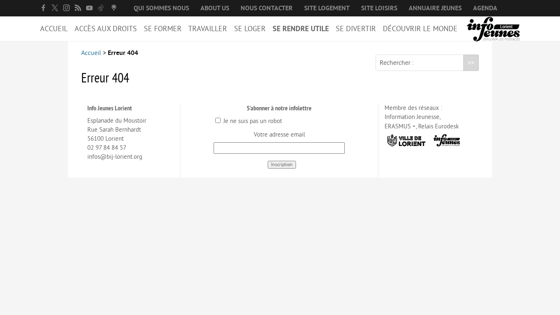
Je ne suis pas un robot (252, 121)
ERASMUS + (400, 126)
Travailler (207, 29)
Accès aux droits (106, 29)
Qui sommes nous (161, 8)
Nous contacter (267, 8)
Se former (163, 29)
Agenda (485, 8)
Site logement (327, 8)
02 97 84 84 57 (106, 147)
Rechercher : (397, 62)
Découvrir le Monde (420, 29)
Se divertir (356, 29)
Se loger (250, 29)
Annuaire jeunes (435, 8)
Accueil (54, 29)
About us (214, 8)
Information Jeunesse (412, 117)
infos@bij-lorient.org (114, 156)
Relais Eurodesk (438, 126)
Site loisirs (379, 8)
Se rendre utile (301, 29)
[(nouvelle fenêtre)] (43, 8)
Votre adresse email (279, 134)
